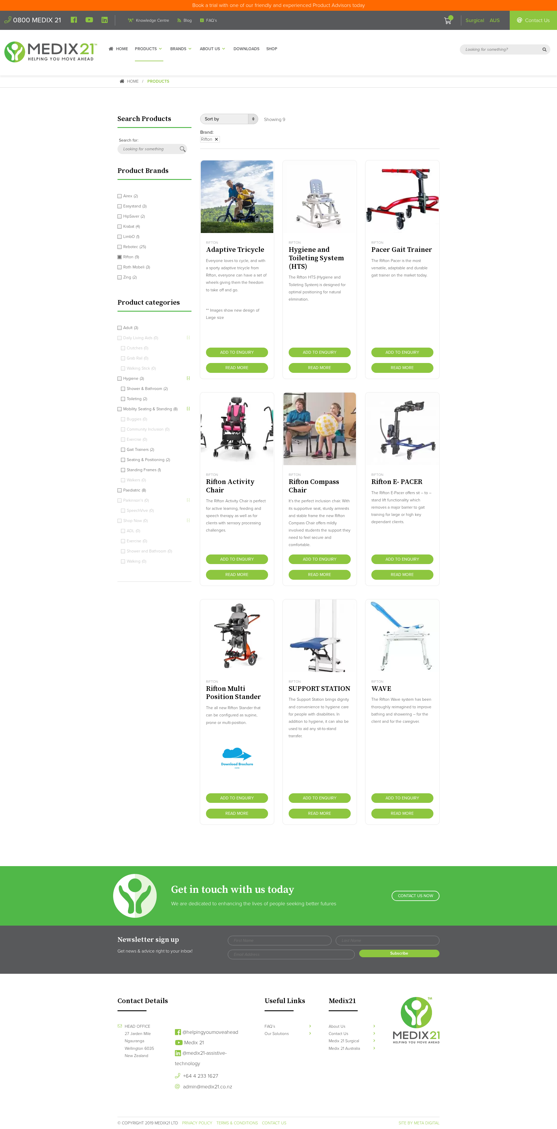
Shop (271, 48)
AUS (495, 20)
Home (121, 48)
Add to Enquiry (237, 352)
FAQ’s (211, 20)
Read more (236, 367)
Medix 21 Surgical (344, 1040)
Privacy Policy (197, 1123)
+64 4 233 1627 (200, 1076)
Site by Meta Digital (419, 1123)
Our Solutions (277, 1033)
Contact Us (537, 20)
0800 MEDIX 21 (36, 20)
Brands (178, 48)
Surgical (475, 20)
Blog (187, 20)
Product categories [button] (148, 302)
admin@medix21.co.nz (207, 1086)
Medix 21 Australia (344, 1048)
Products (146, 48)
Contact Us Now (415, 895)
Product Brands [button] (143, 171)
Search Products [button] (144, 119)
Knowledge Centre (152, 20)
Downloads (246, 48)
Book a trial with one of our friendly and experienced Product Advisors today (278, 5)
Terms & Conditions (237, 1123)
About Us (210, 48)
